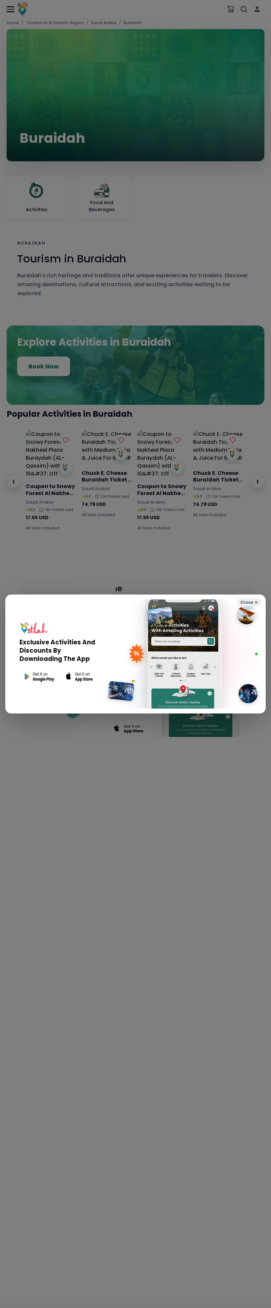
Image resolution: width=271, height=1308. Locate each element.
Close (249, 602)
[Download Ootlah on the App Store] (79, 677)
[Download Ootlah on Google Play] (38, 677)
